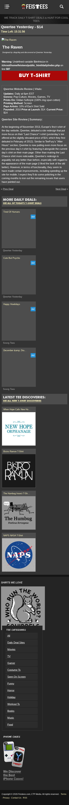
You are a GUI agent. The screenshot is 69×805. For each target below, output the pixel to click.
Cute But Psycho (11, 258)
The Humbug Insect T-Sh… (16, 493)
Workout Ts (13, 704)
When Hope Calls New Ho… (16, 409)
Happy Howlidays (11, 304)
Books (10, 710)
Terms (63, 794)
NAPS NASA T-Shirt (13, 535)
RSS (25, 798)
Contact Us (16, 798)
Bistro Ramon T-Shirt (13, 451)
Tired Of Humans (11, 212)
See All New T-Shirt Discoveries (22, 401)
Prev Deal (8, 189)
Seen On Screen (16, 676)
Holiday (11, 697)
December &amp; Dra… (14, 350)
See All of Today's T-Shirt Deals (22, 203)
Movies (11, 649)
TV (9, 656)
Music (10, 717)
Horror (10, 690)
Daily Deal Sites (16, 642)
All (8, 635)
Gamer (11, 663)
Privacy (6, 798)
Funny (10, 683)
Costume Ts (14, 669)
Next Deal (61, 189)
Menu (8, 6)
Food (10, 724)
